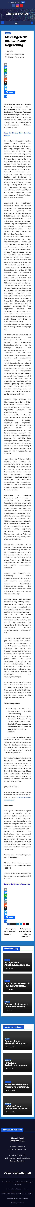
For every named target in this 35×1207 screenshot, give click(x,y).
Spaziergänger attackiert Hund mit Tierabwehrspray (15, 1043)
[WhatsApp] (17, 70)
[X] (17, 83)
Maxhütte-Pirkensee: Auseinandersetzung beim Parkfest (16, 1087)
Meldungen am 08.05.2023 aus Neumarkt (10, 931)
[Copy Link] (17, 76)
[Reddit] (17, 79)
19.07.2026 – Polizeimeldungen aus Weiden (17, 1065)
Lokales (8, 33)
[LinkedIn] (17, 73)
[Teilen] (17, 96)
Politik (7, 1038)
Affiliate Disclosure (16, 1189)
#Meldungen (9, 57)
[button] (29, 23)
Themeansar (17, 1184)
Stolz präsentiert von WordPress (11, 1182)
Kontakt (31, 1193)
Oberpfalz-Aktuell (17, 13)
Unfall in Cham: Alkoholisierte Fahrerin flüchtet (17, 1108)
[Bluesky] (17, 67)
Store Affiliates (23, 1198)
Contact (26, 1189)
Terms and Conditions (17, 1203)
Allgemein (8, 1060)
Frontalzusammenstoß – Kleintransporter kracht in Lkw (16, 986)
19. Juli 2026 (10, 1047)
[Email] (17, 64)
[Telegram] (17, 86)
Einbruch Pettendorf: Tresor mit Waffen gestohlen (16, 1006)
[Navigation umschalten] (16, 23)
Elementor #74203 (21, 1193)
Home (8, 1189)
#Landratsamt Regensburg (14, 54)
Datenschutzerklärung (17, 1161)
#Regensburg (19, 57)
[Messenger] (17, 89)
